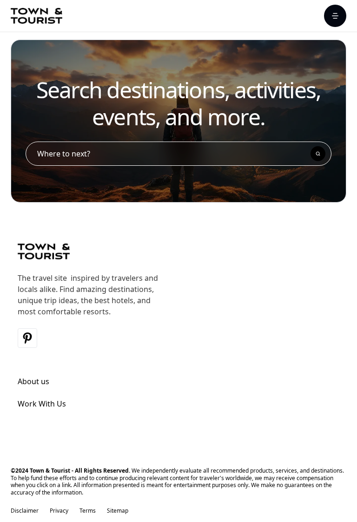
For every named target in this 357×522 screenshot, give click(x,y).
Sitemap (117, 511)
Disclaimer (25, 511)
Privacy (59, 511)
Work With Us (42, 404)
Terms (87, 511)
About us (33, 381)
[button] (335, 16)
